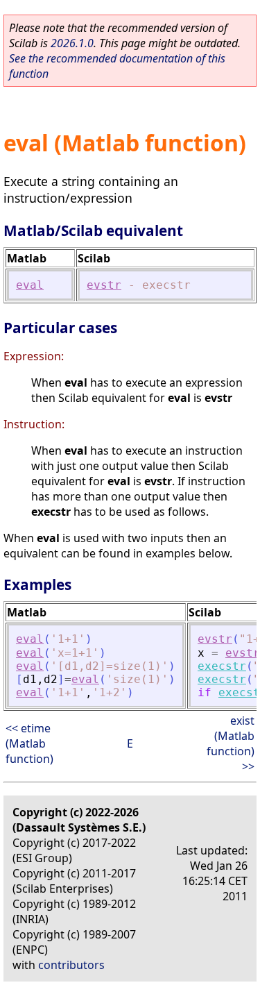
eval (30, 285)
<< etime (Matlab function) (29, 743)
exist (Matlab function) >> (230, 743)
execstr (222, 666)
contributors (71, 965)
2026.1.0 (72, 43)
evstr (104, 285)
